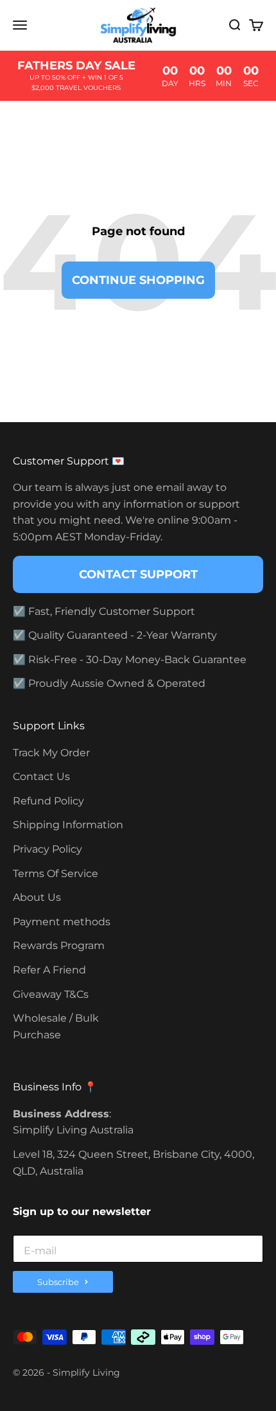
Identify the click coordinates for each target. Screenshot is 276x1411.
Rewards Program (59, 945)
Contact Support (138, 574)
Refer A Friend (49, 970)
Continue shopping (138, 280)
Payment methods (61, 922)
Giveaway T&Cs (51, 994)
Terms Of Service (55, 873)
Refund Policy (48, 801)
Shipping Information (68, 825)
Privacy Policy (47, 849)
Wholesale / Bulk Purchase (56, 1026)
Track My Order (51, 753)
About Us (37, 897)
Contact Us (41, 776)
